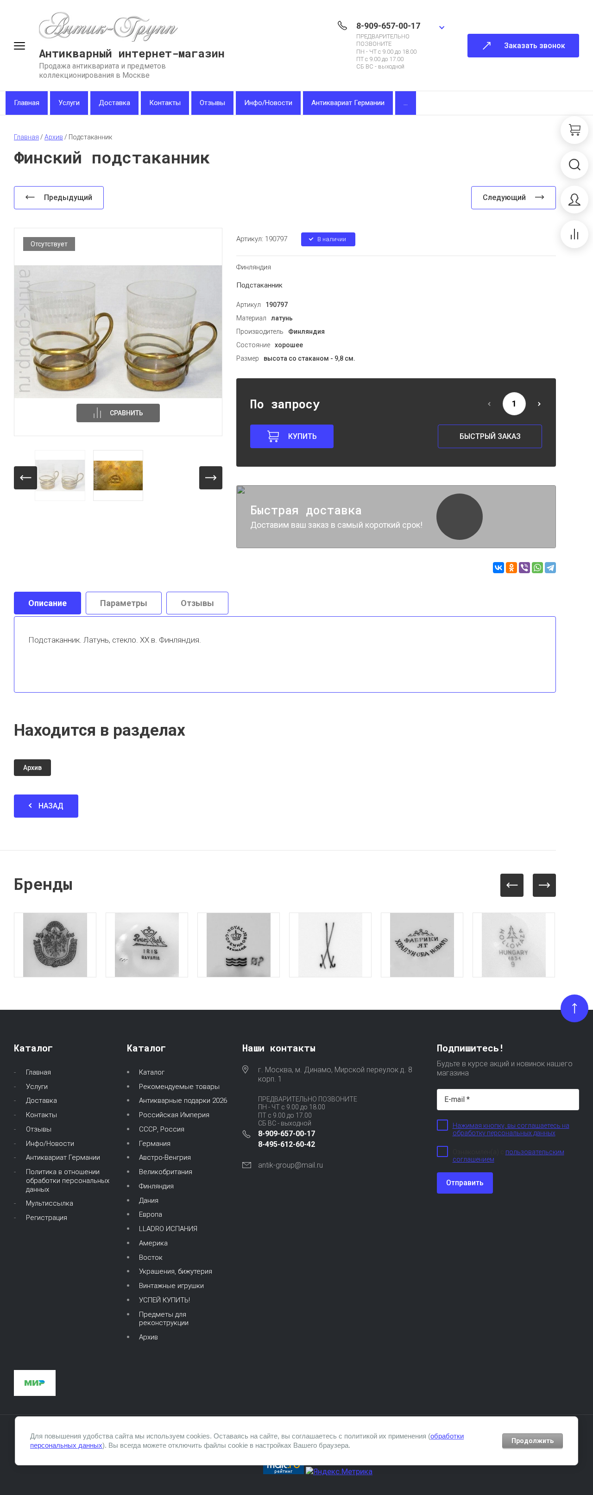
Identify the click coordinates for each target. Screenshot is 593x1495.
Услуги (69, 103)
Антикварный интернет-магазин (132, 53)
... (406, 103)
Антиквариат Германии (348, 103)
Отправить (465, 1182)
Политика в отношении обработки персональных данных (67, 1181)
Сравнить (126, 413)
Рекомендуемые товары (179, 1086)
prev (25, 477)
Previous (512, 885)
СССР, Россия (161, 1129)
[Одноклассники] (511, 567)
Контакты (165, 103)
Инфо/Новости (268, 103)
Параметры (123, 603)
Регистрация (46, 1218)
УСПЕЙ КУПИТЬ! (164, 1300)
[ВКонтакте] (498, 567)
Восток (151, 1257)
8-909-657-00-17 (388, 26)
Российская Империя (174, 1115)
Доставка (114, 103)
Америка (153, 1243)
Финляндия (253, 267)
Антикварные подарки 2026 (183, 1100)
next (210, 477)
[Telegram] (550, 567)
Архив (148, 1337)
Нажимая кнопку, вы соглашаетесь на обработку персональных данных (511, 1129)
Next (544, 885)
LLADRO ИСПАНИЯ (168, 1229)
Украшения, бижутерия (175, 1271)
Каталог (151, 1072)
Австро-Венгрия (165, 1157)
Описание (47, 603)
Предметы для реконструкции (164, 1318)
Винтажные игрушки (171, 1286)
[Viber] (524, 567)
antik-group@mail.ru (290, 1165)
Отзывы (212, 103)
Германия (154, 1143)
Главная (26, 103)
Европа (150, 1214)
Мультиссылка (49, 1203)
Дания (148, 1200)
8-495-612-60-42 (286, 1144)
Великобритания (165, 1172)
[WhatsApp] (537, 567)
